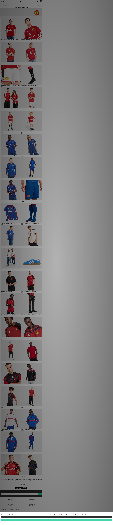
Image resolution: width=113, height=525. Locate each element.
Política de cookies (91, 514)
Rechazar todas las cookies (56, 522)
